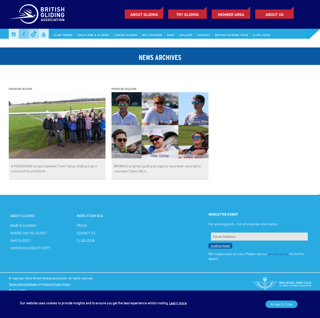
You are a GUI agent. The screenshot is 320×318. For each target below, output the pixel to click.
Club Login (261, 34)
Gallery (186, 34)
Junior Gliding (126, 34)
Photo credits (17, 290)
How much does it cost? (30, 248)
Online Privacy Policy (56, 284)
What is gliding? (23, 225)
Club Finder (63, 34)
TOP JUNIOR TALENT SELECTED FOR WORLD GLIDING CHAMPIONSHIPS (153, 80)
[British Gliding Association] (36, 14)
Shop (171, 34)
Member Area (231, 14)
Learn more (178, 303)
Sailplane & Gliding (93, 34)
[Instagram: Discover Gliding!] (14, 34)
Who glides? (20, 240)
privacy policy (278, 254)
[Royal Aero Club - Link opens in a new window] (282, 284)
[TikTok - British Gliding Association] (34, 34)
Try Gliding (187, 14)
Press (82, 225)
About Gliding (144, 14)
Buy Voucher (152, 34)
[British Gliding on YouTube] (44, 34)
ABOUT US (275, 14)
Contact (203, 34)
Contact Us (86, 233)
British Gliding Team (231, 34)
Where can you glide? (28, 233)
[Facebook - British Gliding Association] (24, 34)
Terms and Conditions (23, 284)
